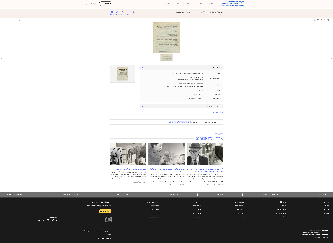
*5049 (109, 235)
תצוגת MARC (216, 112)
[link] (321, 194)
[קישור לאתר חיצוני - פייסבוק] (56, 220)
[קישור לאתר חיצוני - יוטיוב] (39, 220)
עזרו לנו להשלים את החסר (179, 122)
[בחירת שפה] (94, 4)
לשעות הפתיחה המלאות (103, 238)
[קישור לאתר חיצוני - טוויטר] (53, 220)
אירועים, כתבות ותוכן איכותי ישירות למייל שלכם (99, 206)
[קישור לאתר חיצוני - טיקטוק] (44, 220)
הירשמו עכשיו (105, 211)
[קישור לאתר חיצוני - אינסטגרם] (48, 220)
